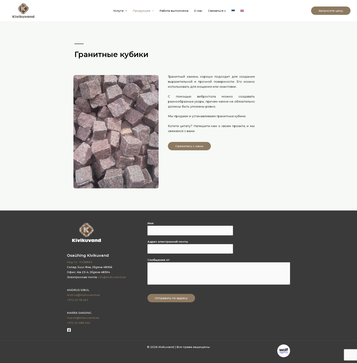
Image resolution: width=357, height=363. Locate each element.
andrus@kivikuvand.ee (83, 295)
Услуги (118, 10)
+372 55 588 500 (78, 323)
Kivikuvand (51, 10)
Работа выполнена (174, 10)
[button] (330, 11)
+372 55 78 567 (77, 300)
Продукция (141, 10)
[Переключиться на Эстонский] (233, 11)
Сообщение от (158, 260)
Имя (150, 223)
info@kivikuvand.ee (112, 277)
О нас (198, 10)
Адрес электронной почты (167, 241)
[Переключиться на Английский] (242, 11)
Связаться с (217, 10)
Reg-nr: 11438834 (79, 262)
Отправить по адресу (171, 298)
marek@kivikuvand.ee (83, 318)
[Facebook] (69, 330)
